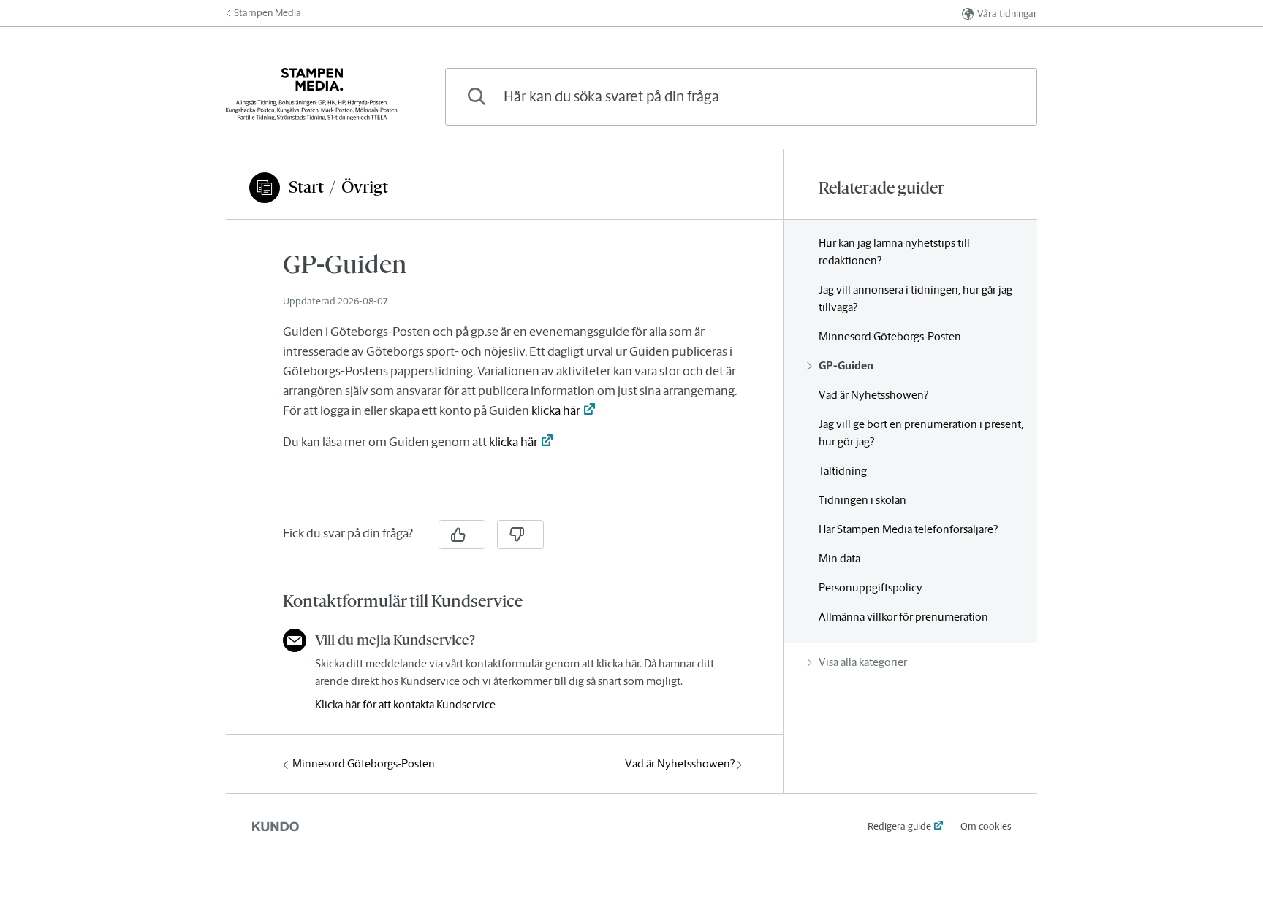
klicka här (555, 410)
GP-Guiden (846, 365)
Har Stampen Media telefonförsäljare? (908, 529)
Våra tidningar (1007, 13)
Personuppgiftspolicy (870, 587)
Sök (1001, 96)
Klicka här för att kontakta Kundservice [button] (405, 704)
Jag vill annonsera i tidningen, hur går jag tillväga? (915, 298)
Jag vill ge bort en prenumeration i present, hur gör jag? (921, 432)
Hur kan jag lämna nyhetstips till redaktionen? (894, 251)
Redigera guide (899, 826)
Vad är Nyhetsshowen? (680, 763)
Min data (839, 558)
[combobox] (741, 97)
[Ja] (462, 534)
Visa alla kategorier (863, 662)
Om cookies (985, 826)
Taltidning (843, 471)
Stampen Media (267, 13)
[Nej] (520, 534)
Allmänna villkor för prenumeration (903, 617)
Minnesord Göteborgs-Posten (363, 763)
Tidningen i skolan (862, 500)
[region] (504, 368)
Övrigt (364, 187)
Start (306, 187)
